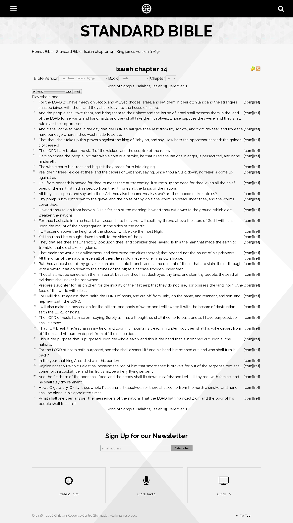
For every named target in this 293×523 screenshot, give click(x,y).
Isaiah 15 (160, 86)
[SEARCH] (282, 8)
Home (37, 51)
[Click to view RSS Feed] (258, 68)
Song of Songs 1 (120, 86)
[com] (248, 102)
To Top (245, 515)
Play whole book (46, 97)
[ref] (256, 102)
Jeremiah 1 (178, 86)
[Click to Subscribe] (252, 68)
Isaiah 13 (143, 86)
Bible (49, 51)
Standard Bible (69, 51)
